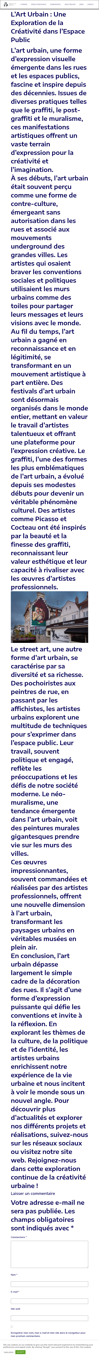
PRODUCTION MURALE (38, 4)
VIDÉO (81, 4)
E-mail (15, 1292)
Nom (14, 1274)
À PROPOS (23, 4)
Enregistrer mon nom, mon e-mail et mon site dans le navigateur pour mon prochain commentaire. (48, 1334)
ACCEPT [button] (20, 1352)
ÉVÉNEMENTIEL (55, 4)
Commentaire (19, 1237)
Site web (15, 1309)
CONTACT (90, 4)
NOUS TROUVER (70, 4)
